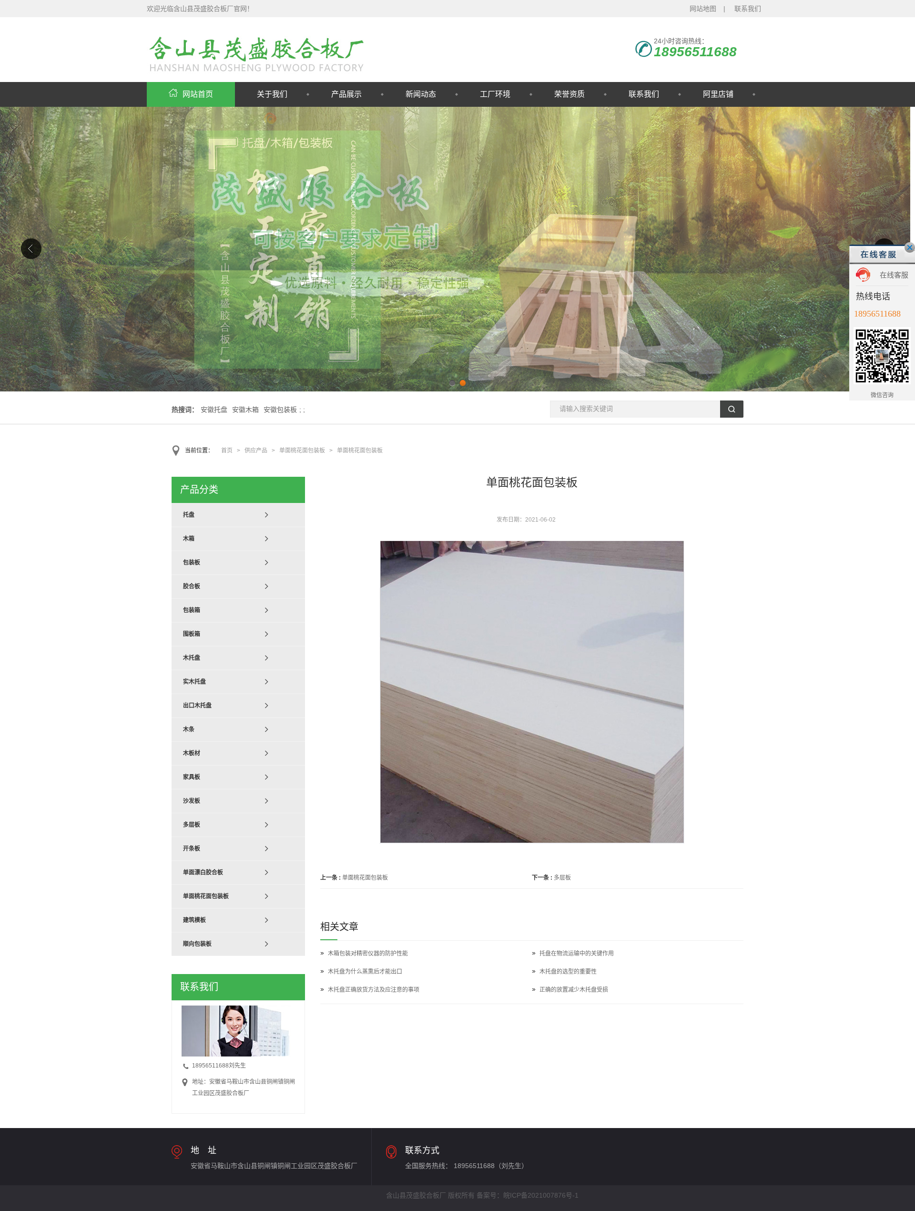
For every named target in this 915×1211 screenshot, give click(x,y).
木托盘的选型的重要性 (568, 971)
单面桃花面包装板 (302, 450)
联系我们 (747, 8)
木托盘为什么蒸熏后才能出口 (365, 971)
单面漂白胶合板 (203, 872)
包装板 (191, 562)
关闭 (910, 247)
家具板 (191, 777)
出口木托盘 (197, 705)
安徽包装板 (280, 409)
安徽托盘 (214, 409)
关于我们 (272, 94)
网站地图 (703, 8)
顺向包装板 (197, 944)
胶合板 (191, 586)
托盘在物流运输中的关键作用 (576, 953)
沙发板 (191, 801)
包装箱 (191, 610)
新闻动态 (421, 94)
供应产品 (255, 450)
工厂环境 (495, 94)
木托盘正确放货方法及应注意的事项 (373, 989)
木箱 (188, 538)
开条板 (191, 848)
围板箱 (191, 634)
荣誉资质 (569, 94)
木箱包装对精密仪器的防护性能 (368, 953)
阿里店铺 (718, 94)
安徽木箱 (245, 409)
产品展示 (346, 94)
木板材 (191, 753)
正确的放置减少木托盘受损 (573, 989)
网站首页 (198, 94)
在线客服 (894, 275)
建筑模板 (194, 920)
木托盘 (191, 658)
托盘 (188, 515)
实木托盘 (194, 681)
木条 (188, 729)
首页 (227, 450)
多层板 (562, 877)
